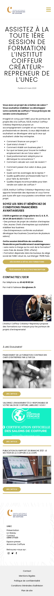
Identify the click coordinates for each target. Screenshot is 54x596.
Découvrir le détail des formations (27, 262)
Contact (11, 535)
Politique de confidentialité (27, 580)
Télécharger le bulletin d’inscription (27, 269)
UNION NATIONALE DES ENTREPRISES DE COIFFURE (16, 10)
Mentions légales (27, 575)
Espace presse (13, 541)
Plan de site (27, 590)
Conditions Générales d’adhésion (27, 585)
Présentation (13, 530)
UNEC (9, 526)
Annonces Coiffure (16, 544)
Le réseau (11, 533)
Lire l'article (11, 394)
